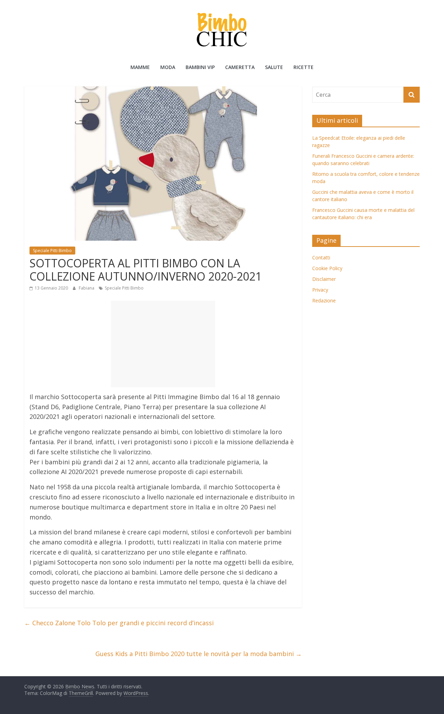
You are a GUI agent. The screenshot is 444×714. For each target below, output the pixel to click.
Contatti (321, 257)
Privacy (320, 289)
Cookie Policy (327, 268)
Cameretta (240, 67)
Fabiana (87, 288)
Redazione (324, 300)
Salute (274, 67)
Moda (167, 67)
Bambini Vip (200, 67)
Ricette (303, 67)
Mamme (140, 67)
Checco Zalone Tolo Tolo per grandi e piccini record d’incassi (119, 623)
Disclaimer (324, 279)
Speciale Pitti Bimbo (52, 250)
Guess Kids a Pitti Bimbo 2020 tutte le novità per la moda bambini (198, 654)
